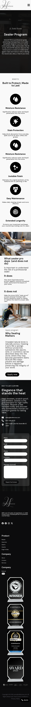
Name (6, 438)
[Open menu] (28, 5)
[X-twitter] (12, 523)
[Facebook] (3, 523)
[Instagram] (9, 523)
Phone (6, 451)
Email (5, 444)
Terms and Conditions (21, 696)
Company (7, 457)
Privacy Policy (15, 699)
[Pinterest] (6, 523)
